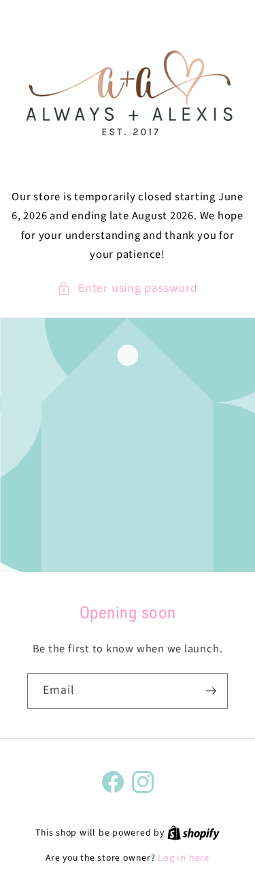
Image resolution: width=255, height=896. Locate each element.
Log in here (183, 858)
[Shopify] (193, 832)
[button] (127, 288)
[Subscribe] (210, 691)
